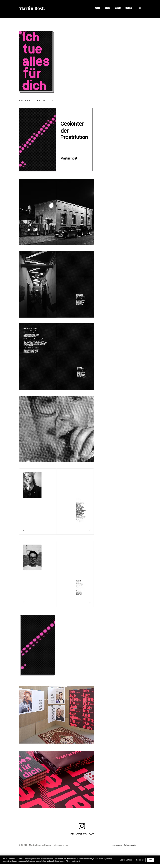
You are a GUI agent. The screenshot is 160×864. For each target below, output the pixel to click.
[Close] (157, 859)
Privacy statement (73, 861)
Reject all (140, 859)
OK (150, 859)
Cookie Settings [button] (126, 859)
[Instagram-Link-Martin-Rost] (82, 826)
